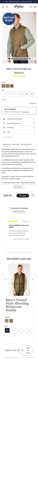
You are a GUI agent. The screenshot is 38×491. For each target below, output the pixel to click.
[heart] (31, 6)
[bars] (3, 6)
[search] (7, 6)
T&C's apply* (25, 112)
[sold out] (7, 321)
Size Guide (16, 144)
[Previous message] (3, 1)
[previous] (5, 280)
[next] (32, 280)
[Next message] (34, 1)
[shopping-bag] (35, 6)
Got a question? (26, 144)
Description (7, 144)
